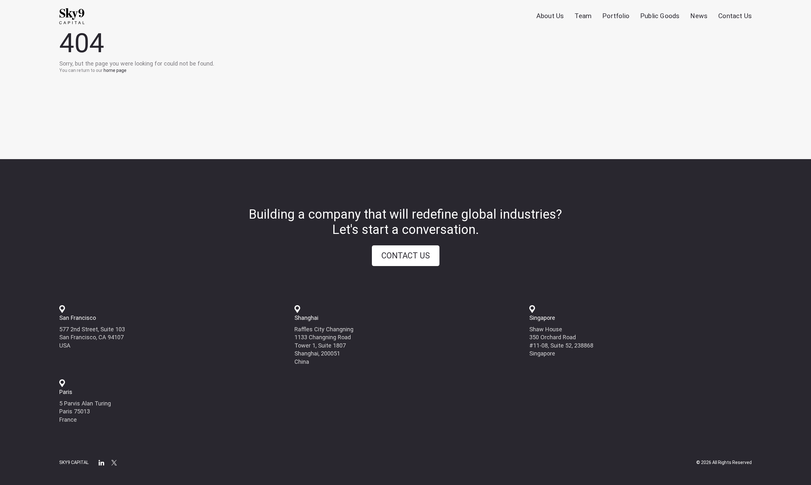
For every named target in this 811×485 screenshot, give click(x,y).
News (698, 16)
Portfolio (615, 16)
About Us (550, 16)
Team (583, 16)
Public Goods (659, 16)
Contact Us (735, 16)
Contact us (405, 255)
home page (115, 70)
